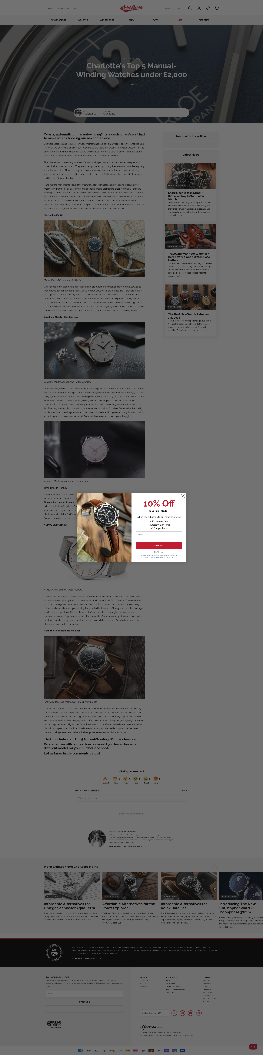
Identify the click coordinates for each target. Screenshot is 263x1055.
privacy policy (154, 557)
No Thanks (159, 552)
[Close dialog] (183, 496)
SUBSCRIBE (159, 545)
